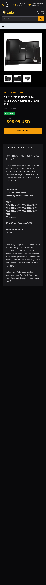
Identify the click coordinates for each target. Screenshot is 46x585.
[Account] (37, 12)
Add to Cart (23, 130)
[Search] (41, 18)
